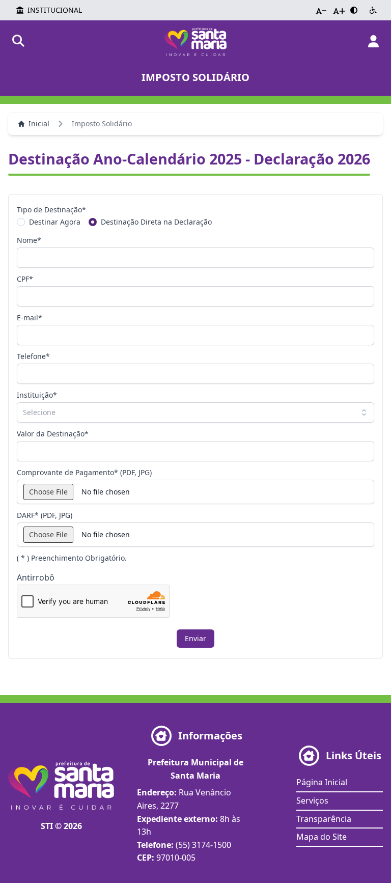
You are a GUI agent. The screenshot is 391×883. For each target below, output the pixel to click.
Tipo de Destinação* (51, 209)
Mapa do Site (321, 836)
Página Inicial (321, 782)
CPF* (25, 279)
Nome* (29, 240)
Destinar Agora (54, 222)
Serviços (312, 800)
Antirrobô (35, 577)
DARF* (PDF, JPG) (44, 515)
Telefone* (33, 356)
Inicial (39, 123)
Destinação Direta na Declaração (156, 222)
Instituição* (37, 395)
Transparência (323, 818)
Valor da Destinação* (53, 433)
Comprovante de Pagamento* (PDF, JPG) (84, 472)
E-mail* (29, 317)
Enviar (195, 638)
